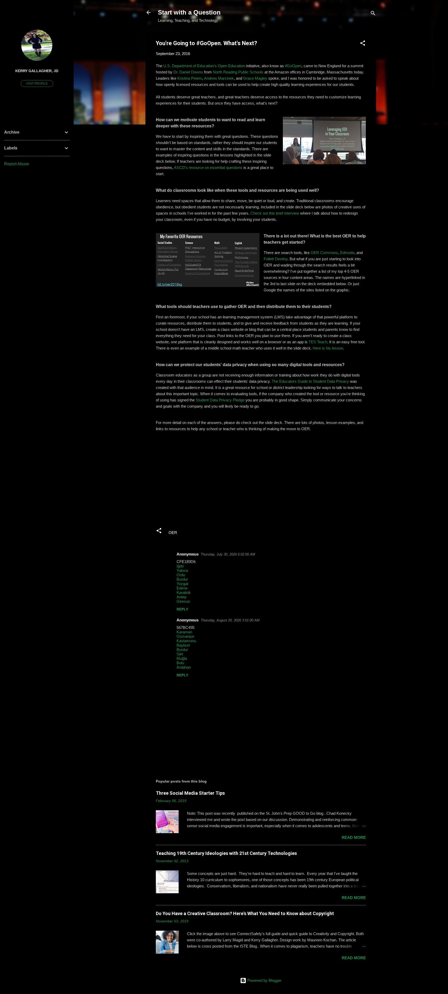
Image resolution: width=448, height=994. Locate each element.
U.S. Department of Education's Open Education (204, 66)
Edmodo (347, 252)
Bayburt (183, 645)
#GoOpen (293, 66)
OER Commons (324, 252)
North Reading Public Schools (238, 72)
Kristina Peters (189, 78)
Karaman (184, 632)
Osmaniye (185, 636)
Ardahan (184, 667)
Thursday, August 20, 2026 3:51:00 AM (230, 620)
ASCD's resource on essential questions (208, 167)
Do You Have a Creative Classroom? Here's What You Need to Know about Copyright (245, 913)
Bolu (180, 663)
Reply (182, 609)
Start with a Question (189, 12)
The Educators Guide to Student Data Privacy (310, 381)
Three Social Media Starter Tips (190, 793)
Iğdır (180, 566)
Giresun (183, 601)
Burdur (182, 579)
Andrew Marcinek (219, 78)
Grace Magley (255, 78)
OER (173, 532)
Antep (181, 597)
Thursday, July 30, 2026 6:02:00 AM (228, 554)
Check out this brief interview (274, 213)
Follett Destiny (276, 259)
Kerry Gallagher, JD (36, 71)
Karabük (184, 592)
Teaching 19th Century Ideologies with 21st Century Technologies (226, 853)
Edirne (182, 588)
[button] (363, 44)
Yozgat (182, 583)
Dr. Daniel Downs (188, 72)
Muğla (182, 658)
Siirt (180, 654)
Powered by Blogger (264, 980)
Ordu (181, 575)
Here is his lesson (328, 348)
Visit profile (37, 83)
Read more (354, 837)
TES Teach (318, 342)
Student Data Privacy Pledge (220, 400)
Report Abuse (16, 164)
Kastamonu (186, 641)
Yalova (182, 570)
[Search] (373, 14)
